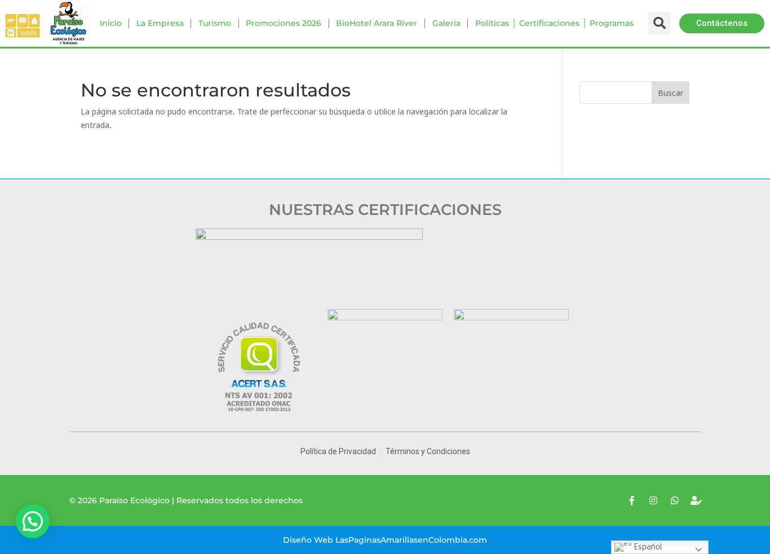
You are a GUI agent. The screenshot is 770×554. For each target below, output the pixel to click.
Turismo (214, 23)
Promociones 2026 (283, 23)
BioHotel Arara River (376, 23)
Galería (446, 23)
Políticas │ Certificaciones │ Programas (554, 23)
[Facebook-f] (631, 500)
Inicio (111, 23)
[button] (721, 23)
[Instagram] (653, 500)
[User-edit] (696, 500)
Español (647, 546)
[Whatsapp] (674, 500)
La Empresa (160, 23)
